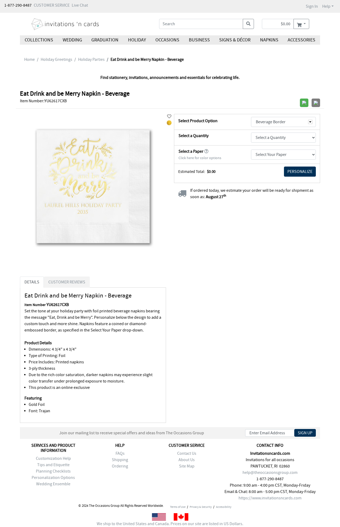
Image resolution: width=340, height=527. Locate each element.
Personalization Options (53, 477)
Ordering (120, 466)
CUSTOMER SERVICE (52, 5)
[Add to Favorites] (169, 116)
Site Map (186, 466)
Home (29, 59)
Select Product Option (198, 121)
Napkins (269, 40)
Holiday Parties (91, 59)
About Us (186, 459)
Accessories (301, 40)
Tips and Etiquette (53, 465)
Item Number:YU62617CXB (43, 101)
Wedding (72, 40)
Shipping (120, 459)
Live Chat (80, 5)
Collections (39, 40)
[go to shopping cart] (301, 24)
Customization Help (53, 458)
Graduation (104, 40)
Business (199, 40)
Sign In (312, 6)
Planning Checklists (53, 471)
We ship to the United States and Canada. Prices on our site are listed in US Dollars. (170, 523)
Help (326, 6)
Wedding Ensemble (53, 484)
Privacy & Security (201, 507)
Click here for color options (199, 157)
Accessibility (223, 507)
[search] (248, 24)
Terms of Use (177, 507)
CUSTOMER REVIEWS (66, 282)
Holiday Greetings (56, 59)
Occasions (167, 40)
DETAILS (31, 282)
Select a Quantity (193, 135)
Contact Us (186, 453)
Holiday (137, 40)
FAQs (120, 453)
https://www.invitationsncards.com (270, 498)
